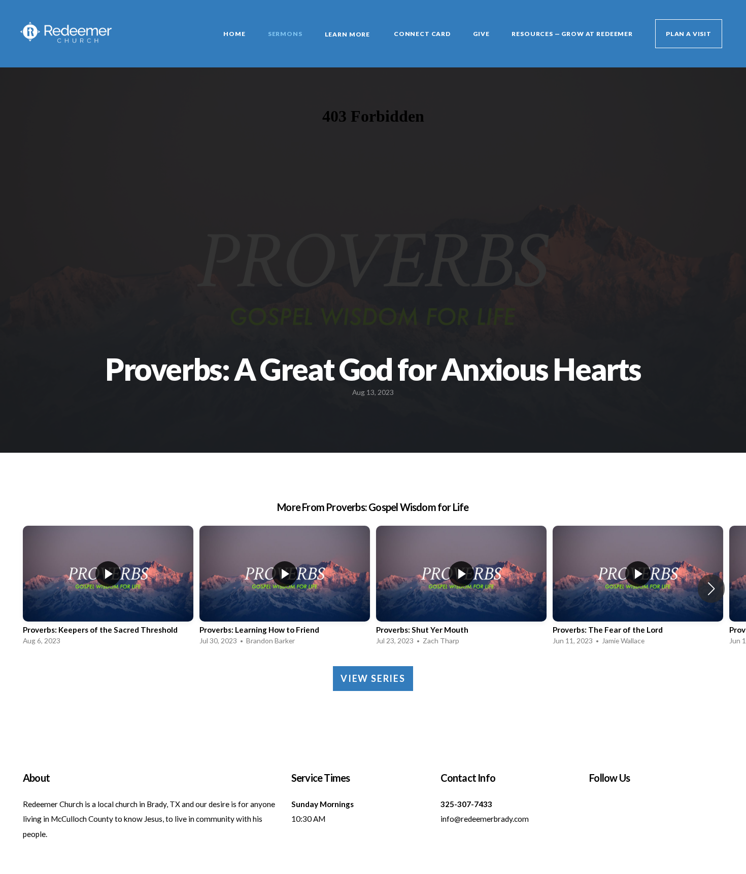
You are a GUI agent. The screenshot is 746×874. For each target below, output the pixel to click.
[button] (711, 588)
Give (481, 34)
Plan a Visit (688, 34)
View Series (373, 678)
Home (234, 34)
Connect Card (422, 34)
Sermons (285, 34)
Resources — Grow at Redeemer (572, 34)
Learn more (348, 34)
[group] (108, 588)
